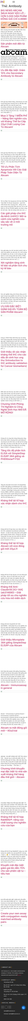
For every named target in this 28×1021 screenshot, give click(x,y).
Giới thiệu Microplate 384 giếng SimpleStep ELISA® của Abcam (13, 642)
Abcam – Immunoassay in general (14, 686)
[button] (26, 2)
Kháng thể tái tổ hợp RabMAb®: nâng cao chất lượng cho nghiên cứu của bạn (13, 821)
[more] (19, 975)
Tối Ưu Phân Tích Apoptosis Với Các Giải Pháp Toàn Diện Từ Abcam (14, 171)
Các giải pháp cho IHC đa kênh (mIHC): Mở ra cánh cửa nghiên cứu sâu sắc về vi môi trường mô (13, 219)
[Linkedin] (9, 1007)
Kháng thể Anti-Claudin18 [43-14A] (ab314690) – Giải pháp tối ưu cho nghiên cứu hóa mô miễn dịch (14, 592)
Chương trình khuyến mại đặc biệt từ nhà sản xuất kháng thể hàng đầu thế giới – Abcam (14, 773)
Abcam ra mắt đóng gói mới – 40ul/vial (14, 729)
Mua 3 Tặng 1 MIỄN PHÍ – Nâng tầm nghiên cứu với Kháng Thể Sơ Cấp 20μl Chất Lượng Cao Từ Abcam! (14, 121)
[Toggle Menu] (13, 2)
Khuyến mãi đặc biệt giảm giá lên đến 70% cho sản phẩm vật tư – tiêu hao (13, 869)
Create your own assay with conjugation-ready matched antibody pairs (14, 917)
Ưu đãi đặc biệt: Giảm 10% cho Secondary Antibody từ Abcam (13, 73)
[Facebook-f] (2, 1007)
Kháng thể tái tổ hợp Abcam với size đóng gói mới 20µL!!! (12, 546)
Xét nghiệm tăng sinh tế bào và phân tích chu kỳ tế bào (14, 265)
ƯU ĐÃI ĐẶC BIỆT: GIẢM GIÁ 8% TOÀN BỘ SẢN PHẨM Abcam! (14, 309)
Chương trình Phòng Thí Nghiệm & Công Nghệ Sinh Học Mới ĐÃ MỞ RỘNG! (13, 408)
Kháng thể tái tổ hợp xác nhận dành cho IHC (14, 502)
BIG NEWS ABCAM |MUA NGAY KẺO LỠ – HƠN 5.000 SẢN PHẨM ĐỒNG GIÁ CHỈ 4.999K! (14, 14)
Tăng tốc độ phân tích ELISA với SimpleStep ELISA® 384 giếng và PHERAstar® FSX (13, 454)
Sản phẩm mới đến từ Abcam (13, 45)
